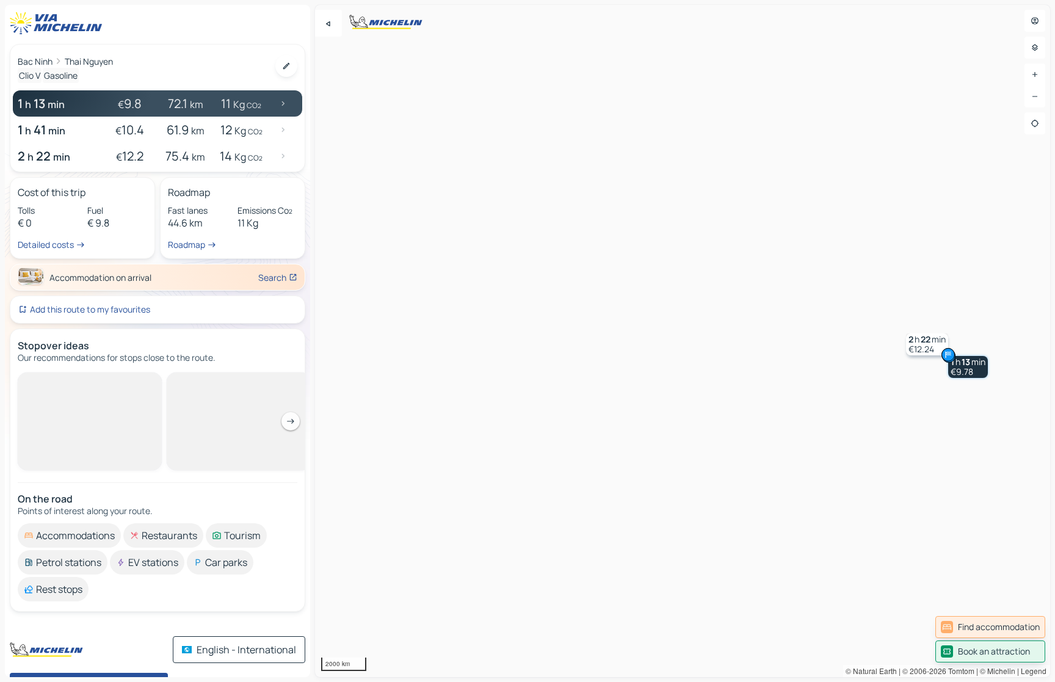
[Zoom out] (1034, 96)
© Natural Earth (871, 671)
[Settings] (1034, 48)
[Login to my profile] (1034, 21)
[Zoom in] (1034, 74)
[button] (968, 367)
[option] (69, 382)
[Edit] (286, 66)
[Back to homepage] (58, 23)
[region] (682, 341)
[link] (990, 627)
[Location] (1034, 123)
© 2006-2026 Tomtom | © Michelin (958, 671)
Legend (1033, 671)
